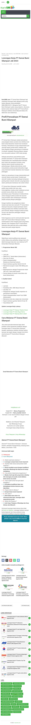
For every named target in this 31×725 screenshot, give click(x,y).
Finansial (17, 688)
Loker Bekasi (5, 693)
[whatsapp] (14, 560)
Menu (3, 2)
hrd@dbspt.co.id (15, 407)
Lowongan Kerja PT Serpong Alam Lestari (15, 314)
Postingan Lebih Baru (7, 605)
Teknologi (17, 686)
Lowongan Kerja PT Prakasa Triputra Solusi (15, 310)
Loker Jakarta (17, 691)
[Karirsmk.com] (8, 7)
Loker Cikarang (6, 683)
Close (15, 694)
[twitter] (6, 560)
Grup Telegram (10, 434)
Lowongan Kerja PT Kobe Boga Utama (14, 312)
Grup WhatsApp (20, 434)
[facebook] (3, 560)
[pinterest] (10, 560)
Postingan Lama (25, 605)
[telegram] (18, 560)
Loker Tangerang (7, 688)
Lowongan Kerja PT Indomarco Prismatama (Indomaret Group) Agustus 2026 (17, 624)
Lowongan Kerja (19, 683)
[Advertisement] (15, 35)
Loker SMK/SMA (6, 691)
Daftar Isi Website (8, 510)
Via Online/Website (17, 693)
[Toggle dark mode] (8, 2)
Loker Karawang (7, 686)
